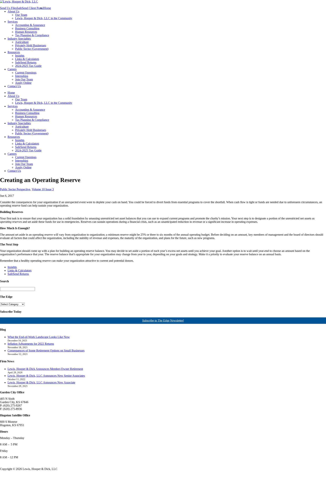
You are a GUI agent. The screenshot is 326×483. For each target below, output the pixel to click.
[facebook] (2, 476)
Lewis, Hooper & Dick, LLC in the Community (43, 18)
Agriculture (22, 42)
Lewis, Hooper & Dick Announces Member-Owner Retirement (45, 368)
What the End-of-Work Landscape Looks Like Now (39, 337)
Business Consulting (27, 28)
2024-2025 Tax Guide (28, 65)
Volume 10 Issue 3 (43, 189)
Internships (21, 76)
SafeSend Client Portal (30, 8)
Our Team (21, 14)
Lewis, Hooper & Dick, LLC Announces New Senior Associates (46, 375)
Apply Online (23, 82)
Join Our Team (24, 79)
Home (47, 8)
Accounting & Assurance (30, 25)
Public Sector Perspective (15, 189)
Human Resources (26, 31)
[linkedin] (9, 476)
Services (13, 21)
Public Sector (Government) (31, 48)
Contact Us (14, 86)
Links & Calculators (27, 59)
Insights (19, 55)
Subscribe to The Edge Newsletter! (163, 320)
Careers (12, 69)
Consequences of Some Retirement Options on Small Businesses (46, 350)
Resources (14, 52)
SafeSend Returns (25, 62)
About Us (13, 11)
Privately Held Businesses (30, 45)
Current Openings (25, 72)
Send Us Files (8, 8)
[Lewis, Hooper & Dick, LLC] (19, 1)
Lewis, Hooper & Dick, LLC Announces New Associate (41, 382)
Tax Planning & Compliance (32, 35)
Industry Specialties (19, 38)
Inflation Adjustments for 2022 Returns (31, 343)
